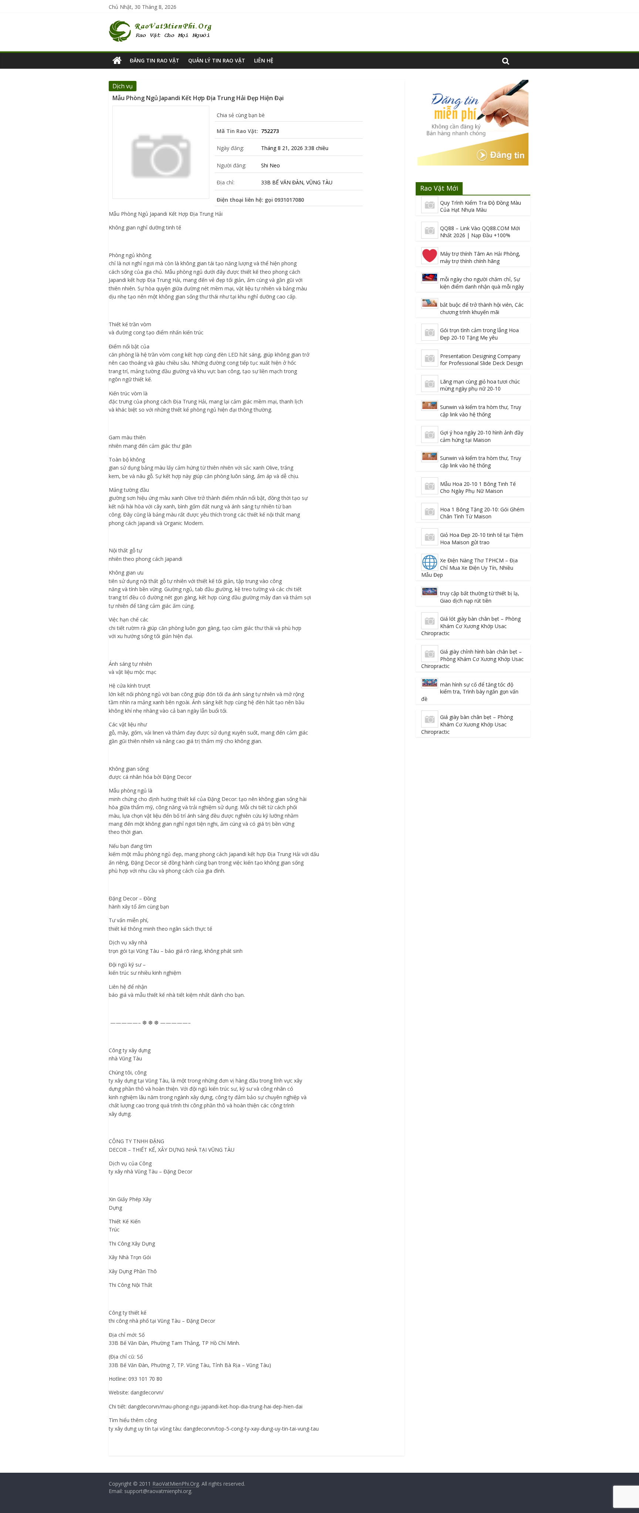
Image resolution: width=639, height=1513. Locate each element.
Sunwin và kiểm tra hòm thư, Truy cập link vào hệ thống (480, 410)
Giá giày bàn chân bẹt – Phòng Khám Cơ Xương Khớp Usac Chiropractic (467, 724)
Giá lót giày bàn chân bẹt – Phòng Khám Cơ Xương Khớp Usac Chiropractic (471, 626)
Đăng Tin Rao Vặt (154, 60)
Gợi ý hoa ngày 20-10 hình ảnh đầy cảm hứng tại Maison (481, 436)
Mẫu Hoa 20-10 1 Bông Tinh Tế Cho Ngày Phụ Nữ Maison (478, 487)
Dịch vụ (122, 86)
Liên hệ (263, 60)
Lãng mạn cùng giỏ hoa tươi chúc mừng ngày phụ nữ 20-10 (480, 385)
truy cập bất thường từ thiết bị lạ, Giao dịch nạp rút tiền (479, 597)
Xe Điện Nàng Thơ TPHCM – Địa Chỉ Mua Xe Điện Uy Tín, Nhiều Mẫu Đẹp (469, 567)
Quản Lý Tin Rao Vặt (216, 60)
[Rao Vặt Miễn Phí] (117, 60)
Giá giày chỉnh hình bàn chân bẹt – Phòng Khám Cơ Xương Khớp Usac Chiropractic (472, 658)
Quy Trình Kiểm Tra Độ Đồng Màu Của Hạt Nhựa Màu (480, 206)
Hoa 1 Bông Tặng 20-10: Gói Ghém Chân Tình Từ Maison (482, 513)
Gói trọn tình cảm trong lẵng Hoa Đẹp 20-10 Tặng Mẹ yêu (479, 334)
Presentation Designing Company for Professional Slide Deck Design (481, 359)
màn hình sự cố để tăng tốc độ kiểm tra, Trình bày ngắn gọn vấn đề (469, 691)
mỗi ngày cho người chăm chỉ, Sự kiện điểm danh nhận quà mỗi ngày (482, 283)
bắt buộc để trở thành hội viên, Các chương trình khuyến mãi (482, 308)
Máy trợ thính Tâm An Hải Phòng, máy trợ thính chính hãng (480, 257)
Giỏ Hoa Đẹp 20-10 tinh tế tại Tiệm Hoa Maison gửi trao (481, 538)
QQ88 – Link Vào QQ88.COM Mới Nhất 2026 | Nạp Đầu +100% (480, 232)
